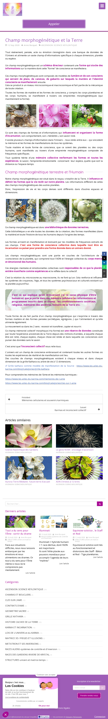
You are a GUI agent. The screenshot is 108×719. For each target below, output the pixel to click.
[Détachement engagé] (20, 522)
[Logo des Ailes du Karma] (12, 15)
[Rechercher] (100, 503)
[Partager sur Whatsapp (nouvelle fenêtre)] (104, 267)
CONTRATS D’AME (14, 605)
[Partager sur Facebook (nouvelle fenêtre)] (104, 254)
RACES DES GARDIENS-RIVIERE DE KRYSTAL (27, 654)
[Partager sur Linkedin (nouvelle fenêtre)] (104, 262)
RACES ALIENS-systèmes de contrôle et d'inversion (31, 649)
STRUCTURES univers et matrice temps (25, 659)
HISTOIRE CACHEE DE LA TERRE (21, 621)
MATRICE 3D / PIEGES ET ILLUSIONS (24, 638)
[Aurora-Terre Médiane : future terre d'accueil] (28, 468)
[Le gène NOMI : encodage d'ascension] (79, 436)
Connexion (99, 716)
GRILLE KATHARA (14, 616)
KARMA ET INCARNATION (18, 627)
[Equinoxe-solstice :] (88, 522)
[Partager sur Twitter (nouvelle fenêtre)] (104, 258)
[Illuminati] (54, 522)
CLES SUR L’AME (13, 600)
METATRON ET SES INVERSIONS (22, 643)
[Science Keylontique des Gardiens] (28, 436)
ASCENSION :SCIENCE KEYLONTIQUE (24, 589)
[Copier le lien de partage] (104, 275)
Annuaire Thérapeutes (74, 717)
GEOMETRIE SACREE (15, 611)
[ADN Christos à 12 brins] (79, 468)
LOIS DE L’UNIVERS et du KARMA (22, 632)
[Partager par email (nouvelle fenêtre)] (104, 271)
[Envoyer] (102, 687)
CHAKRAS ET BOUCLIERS (18, 594)
